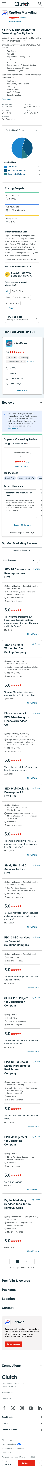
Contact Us (6, 1399)
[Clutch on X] (13, 1408)
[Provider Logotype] (5, 13)
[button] (19, 560)
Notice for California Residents (13, 1448)
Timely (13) (9, 478)
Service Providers (9, 1430)
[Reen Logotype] (9, 343)
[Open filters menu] (39, 560)
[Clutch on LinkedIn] (39, 1408)
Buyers (5, 1423)
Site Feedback (7, 1392)
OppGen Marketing (23, 12)
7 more (12, 308)
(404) (22, 352)
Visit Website (7, 1462)
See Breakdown (20, 466)
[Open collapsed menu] (4, 4)
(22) (27, 462)
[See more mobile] (33, 634)
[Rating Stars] (14, 352)
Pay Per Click (12, 167)
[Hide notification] (39, 413)
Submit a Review (20, 550)
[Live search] (40, 4)
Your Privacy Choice (9, 1444)
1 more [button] (31, 361)
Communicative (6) (26, 478)
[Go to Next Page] (31, 1261)
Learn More (12, 428)
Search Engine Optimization (18, 170)
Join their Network (15, 21)
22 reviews (24, 18)
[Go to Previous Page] (13, 1261)
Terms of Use (6, 1453)
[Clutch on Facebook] (4, 1408)
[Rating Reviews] (14, 17)
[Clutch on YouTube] (31, 1408)
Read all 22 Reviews (22, 525)
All (7, 291)
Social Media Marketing (16, 174)
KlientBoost (21, 343)
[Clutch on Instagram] (22, 1408)
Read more (6, 99)
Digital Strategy (12, 303)
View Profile (22, 390)
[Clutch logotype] (22, 4)
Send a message (13, 1344)
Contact (25, 1463)
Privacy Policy (7, 1440)
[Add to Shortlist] (39, 1463)
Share (37, 569)
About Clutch (7, 1417)
